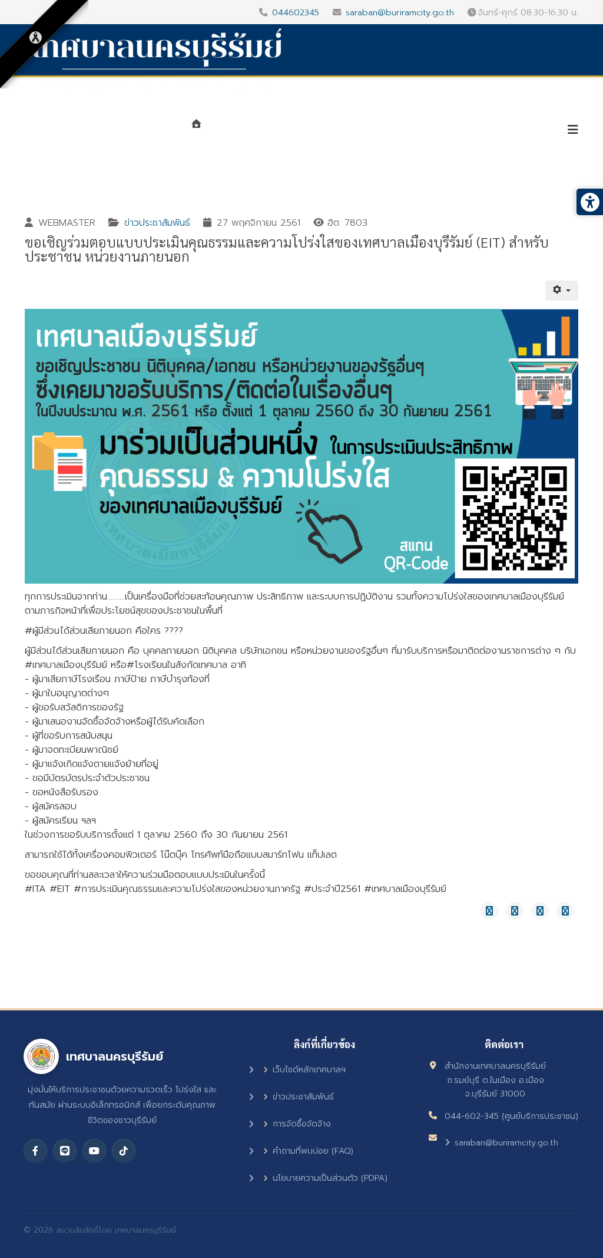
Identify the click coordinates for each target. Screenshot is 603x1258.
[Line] (65, 1151)
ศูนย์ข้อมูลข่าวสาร (413, 131)
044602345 (295, 12)
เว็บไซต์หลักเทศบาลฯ (309, 1069)
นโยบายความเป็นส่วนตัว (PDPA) (330, 1178)
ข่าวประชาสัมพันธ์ (157, 223)
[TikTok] (123, 1151)
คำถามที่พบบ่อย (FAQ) (313, 1151)
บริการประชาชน (511, 131)
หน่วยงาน (326, 131)
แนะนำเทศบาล (248, 131)
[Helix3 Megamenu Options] (573, 130)
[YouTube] (94, 1151)
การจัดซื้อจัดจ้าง (302, 1124)
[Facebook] (35, 1151)
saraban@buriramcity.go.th (400, 12)
